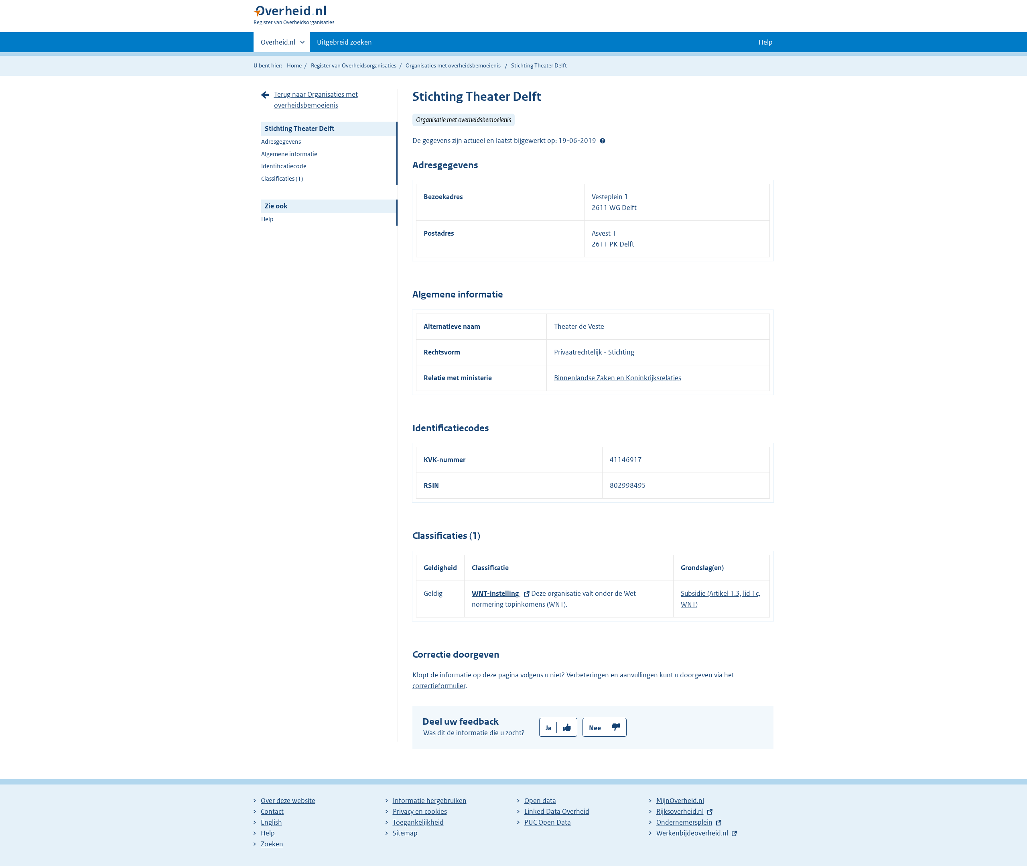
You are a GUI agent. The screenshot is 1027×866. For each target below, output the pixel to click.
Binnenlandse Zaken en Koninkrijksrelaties (617, 377)
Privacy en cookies (420, 811)
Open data (540, 800)
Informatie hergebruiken (430, 800)
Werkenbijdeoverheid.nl (692, 833)
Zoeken (272, 844)
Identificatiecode (283, 166)
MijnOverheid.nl (680, 800)
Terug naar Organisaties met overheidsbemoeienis (316, 100)
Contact (272, 811)
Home (294, 65)
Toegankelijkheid (418, 822)
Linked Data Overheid (556, 811)
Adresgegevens (281, 141)
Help (267, 219)
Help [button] (766, 42)
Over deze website (288, 800)
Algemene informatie (289, 154)
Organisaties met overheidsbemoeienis (453, 65)
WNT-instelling (496, 593)
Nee (595, 727)
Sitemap (405, 833)
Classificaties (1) (282, 178)
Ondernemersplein (684, 822)
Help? (602, 140)
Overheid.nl (278, 45)
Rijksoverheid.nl (680, 811)
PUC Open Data (547, 822)
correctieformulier (438, 685)
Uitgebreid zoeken (344, 42)
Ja (549, 727)
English (271, 822)
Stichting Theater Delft (299, 128)
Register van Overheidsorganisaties (353, 65)
